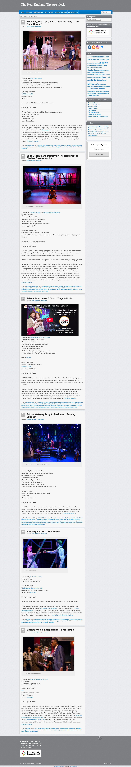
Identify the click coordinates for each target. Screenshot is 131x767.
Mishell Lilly (74, 730)
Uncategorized (30, 145)
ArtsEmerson (90, 63)
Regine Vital (67, 621)
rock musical (76, 522)
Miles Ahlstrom (31, 522)
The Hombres (29, 291)
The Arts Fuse (92, 110)
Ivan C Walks (29, 521)
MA (63, 288)
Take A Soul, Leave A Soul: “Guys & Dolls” (50, 298)
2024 (39, 402)
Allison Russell (60, 402)
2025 (103, 59)
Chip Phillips (48, 404)
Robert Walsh (68, 289)
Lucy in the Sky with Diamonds (68, 521)
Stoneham (67, 407)
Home (22, 12)
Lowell (104, 80)
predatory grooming (58, 621)
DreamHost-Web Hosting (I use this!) (98, 131)
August (97, 63)
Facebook (33, 592)
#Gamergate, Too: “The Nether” (44, 531)
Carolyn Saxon (35, 404)
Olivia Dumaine (39, 289)
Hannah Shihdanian (51, 405)
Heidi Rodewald (70, 519)
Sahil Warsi (31, 524)
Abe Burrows (44, 402)
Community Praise (61, 12)
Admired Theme (107, 763)
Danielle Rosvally (100, 72)
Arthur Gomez (49, 145)
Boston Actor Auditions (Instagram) (98, 128)
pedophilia (49, 621)
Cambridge (92, 70)
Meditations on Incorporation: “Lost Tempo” (51, 629)
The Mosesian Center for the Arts (33, 622)
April (107, 59)
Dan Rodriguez (55, 404)
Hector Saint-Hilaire (61, 519)
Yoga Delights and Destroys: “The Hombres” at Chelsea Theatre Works (52, 157)
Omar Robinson (25, 731)
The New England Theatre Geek (43, 4)
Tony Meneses (37, 291)
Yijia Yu (43, 291)
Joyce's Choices (92, 108)
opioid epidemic (34, 731)
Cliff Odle (75, 728)
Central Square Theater (103, 70)
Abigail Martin (52, 402)
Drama (28, 286)
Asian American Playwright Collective (98, 126)
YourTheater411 (92, 135)
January (104, 77)
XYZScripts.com (73, 766)
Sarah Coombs (50, 407)
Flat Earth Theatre (36, 577)
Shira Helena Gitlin (67, 147)
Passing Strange (68, 522)
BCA (60, 518)
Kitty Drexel (38, 26)
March (94, 84)
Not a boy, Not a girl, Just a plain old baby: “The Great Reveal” (53, 23)
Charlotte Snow (71, 145)
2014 (100, 57)
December (90, 75)
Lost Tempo (56, 730)
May (98, 84)
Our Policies (49, 12)
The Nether (45, 622)
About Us (29, 12)
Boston (47, 728)
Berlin (63, 518)
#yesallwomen (38, 619)
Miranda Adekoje (66, 730)
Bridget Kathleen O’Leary (59, 145)
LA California (52, 521)
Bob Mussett (56, 619)
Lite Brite (58, 521)
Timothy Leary (41, 524)
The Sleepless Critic (93, 112)
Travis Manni (100, 93)
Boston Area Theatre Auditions (96, 130)
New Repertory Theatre (102, 86)
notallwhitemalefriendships (28, 289)
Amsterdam (47, 518)
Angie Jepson (67, 402)
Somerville (99, 91)
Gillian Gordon (78, 404)
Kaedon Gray (73, 405)
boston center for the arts (97, 66)
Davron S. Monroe (36, 519)
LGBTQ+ (42, 147)
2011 (88, 57)
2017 (35, 728)
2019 (95, 59)
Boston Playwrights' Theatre (56, 728)
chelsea (61, 286)
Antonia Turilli (41, 145)
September (75, 289)
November (94, 88)
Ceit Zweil (42, 404)
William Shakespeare (93, 95)
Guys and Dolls (42, 405)
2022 (42, 518)
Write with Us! (73, 12)
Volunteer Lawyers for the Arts (96, 133)
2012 (92, 57)
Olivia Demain (60, 522)
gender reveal (30, 147)
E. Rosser (23, 147)
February (98, 74)
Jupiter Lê (37, 147)
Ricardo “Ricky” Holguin (58, 289)
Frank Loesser (70, 404)
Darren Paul (63, 404)
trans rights (24, 148)
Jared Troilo (60, 405)
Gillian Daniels (106, 74)
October (80, 730)
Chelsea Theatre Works (69, 286)
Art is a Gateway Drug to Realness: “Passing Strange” (51, 415)
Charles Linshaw (68, 728)
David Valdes (78, 145)
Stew (36, 524)
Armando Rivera (46, 286)
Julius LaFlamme (37, 521)
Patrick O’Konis (48, 289)
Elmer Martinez (52, 519)
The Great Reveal (77, 147)
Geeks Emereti (38, 12)
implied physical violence (76, 619)
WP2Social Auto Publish (59, 766)
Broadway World (92, 106)
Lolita (43, 621)
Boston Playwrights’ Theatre (39, 679)
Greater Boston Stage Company (29, 405)
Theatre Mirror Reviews (94, 114)
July (109, 77)
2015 (103, 57)
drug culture (44, 519)
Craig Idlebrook (91, 72)
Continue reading (34, 141)
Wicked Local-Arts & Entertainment (98, 116)
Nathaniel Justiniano (69, 288)
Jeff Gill (23, 621)
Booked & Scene (92, 103)
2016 (107, 57)
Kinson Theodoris (48, 730)
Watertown (51, 622)
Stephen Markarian (59, 407)
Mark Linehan (42, 407)
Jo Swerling (66, 405)
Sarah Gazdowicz (74, 621)
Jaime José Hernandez (36, 288)
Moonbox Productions (41, 522)
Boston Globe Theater (94, 105)
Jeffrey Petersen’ (39, 730)
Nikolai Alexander (51, 522)
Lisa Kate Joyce (32, 407)
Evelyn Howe (31, 730)
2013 (96, 57)
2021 (39, 518)
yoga (47, 291)
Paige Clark (59, 147)
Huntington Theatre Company (94, 77)
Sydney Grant (73, 407)
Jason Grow (45, 288)
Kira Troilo (79, 405)
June (33, 621)
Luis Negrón (59, 288)
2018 (43, 619)
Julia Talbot (29, 621)
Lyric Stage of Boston (50, 147)
